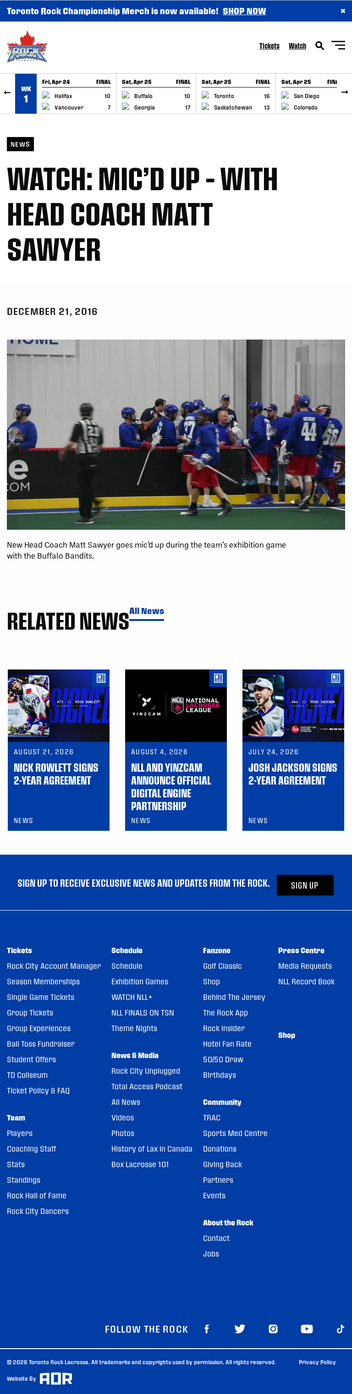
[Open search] (319, 45)
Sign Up (305, 885)
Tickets (269, 45)
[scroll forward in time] (344, 94)
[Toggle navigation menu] (338, 46)
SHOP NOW (244, 11)
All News (146, 611)
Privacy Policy (317, 1362)
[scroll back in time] (7, 94)
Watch (297, 45)
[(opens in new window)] (206, 1328)
